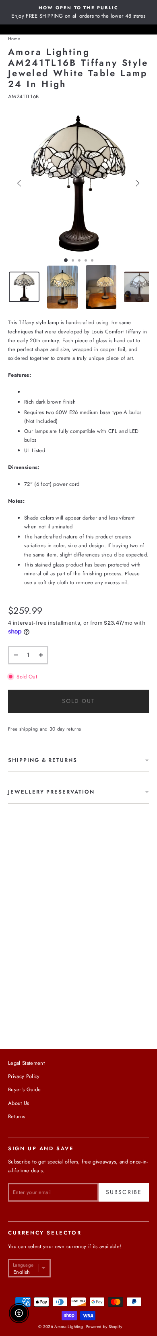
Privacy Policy (24, 1076)
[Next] (137, 183)
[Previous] (19, 183)
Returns (16, 1116)
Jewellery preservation (51, 792)
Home (14, 38)
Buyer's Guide (24, 1089)
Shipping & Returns (42, 760)
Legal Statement (26, 1063)
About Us (18, 1103)
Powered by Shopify (104, 1327)
